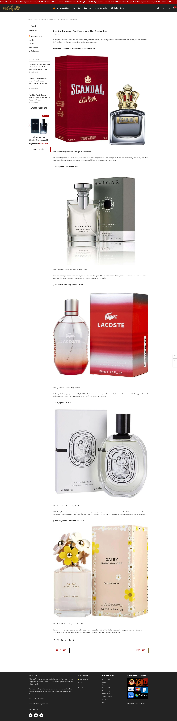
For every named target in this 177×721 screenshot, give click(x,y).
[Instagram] (36, 715)
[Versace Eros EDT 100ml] (42, 124)
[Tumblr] (66, 640)
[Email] (73, 640)
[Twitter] (58, 640)
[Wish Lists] (169, 8)
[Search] (158, 8)
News (36, 19)
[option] (42, 134)
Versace (42, 137)
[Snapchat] (41, 715)
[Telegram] (70, 640)
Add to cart (42, 149)
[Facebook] (54, 640)
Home (30, 19)
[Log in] (163, 8)
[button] (29, 125)
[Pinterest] (62, 640)
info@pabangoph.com (40, 704)
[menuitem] (39, 36)
